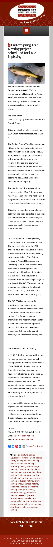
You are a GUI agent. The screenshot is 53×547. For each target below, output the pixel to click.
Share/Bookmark (35, 446)
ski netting (36, 504)
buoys (30, 466)
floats (20, 475)
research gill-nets (26, 495)
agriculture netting (26, 455)
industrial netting (25, 481)
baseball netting (31, 460)
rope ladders (30, 498)
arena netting (36, 458)
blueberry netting (18, 466)
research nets (16, 498)
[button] (26, 30)
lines (20, 484)
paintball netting (30, 484)
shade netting (24, 504)
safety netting (23, 501)
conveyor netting (25, 469)
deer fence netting (26, 472)
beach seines (16, 463)
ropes (13, 501)
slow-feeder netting (19, 507)
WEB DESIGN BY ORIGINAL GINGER (26, 544)
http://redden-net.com (23, 439)
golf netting (23, 478)
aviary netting (16, 460)
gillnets (13, 478)
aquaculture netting (19, 458)
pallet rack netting (18, 487)
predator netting (17, 492)
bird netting (29, 463)
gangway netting (31, 475)
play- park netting (26, 489)
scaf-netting (36, 501)
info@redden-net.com (24, 436)
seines (13, 504)
